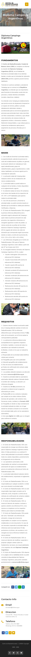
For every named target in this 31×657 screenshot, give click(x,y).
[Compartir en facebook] (12, 587)
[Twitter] (6, 632)
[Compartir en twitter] (16, 587)
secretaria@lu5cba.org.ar (12, 607)
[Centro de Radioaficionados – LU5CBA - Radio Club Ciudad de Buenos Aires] (15, 4)
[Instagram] (10, 632)
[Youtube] (13, 632)
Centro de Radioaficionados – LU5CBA (12, 644)
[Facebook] (3, 632)
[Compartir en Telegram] (23, 587)
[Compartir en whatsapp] (19, 587)
